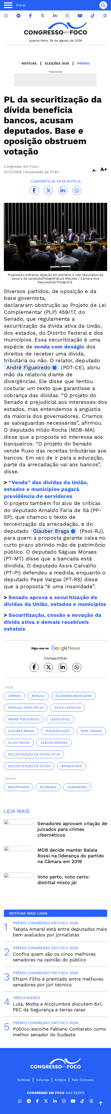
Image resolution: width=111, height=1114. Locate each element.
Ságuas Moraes (54, 742)
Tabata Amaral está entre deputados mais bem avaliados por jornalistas (60, 931)
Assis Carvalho (67, 707)
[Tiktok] (92, 15)
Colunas (42, 1080)
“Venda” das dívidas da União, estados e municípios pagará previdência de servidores (46, 489)
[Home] (55, 28)
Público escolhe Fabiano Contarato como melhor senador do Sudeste (59, 1031)
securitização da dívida (29, 766)
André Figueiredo (28, 367)
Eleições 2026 (57, 63)
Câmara (14, 696)
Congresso (77, 787)
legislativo (60, 719)
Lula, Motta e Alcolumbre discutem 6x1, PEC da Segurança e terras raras (58, 1006)
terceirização (57, 731)
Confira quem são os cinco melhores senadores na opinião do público (54, 956)
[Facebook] (30, 15)
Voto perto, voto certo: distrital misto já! (63, 879)
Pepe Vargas (91, 731)
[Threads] (105, 15)
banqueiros (71, 766)
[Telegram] (19, 15)
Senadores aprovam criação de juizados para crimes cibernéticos (72, 829)
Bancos (38, 696)
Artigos (60, 1080)
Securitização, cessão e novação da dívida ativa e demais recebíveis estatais (52, 622)
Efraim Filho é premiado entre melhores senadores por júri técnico (58, 981)
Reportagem (18, 787)
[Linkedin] (55, 15)
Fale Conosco (83, 1080)
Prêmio (83, 63)
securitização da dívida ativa (34, 754)
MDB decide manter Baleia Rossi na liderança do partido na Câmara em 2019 (70, 855)
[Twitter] (43, 15)
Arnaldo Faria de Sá (25, 707)
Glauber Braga (51, 531)
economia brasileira (74, 696)
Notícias (29, 63)
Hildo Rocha (19, 742)
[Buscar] (103, 5)
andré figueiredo (23, 719)
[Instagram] (67, 15)
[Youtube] (80, 15)
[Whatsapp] (6, 15)
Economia (48, 787)
